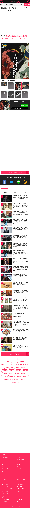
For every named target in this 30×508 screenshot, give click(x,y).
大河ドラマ (22, 359)
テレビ (23, 367)
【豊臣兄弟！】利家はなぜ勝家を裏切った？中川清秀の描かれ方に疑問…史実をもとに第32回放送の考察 (20, 237)
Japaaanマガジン (21, 479)
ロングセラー (6, 364)
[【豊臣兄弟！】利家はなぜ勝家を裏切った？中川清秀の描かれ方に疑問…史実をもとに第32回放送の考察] (6, 238)
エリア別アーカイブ (7, 489)
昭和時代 (8, 379)
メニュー (1, 1)
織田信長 (12, 370)
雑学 (21, 364)
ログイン (22, 4)
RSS (25, 182)
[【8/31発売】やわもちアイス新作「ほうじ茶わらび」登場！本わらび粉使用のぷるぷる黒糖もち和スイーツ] (6, 285)
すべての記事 (5, 457)
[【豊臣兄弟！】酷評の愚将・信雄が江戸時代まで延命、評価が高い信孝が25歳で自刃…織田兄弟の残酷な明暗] (6, 246)
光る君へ (16, 379)
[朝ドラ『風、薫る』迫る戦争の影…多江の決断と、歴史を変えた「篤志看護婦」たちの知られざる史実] (6, 206)
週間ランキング (20, 491)
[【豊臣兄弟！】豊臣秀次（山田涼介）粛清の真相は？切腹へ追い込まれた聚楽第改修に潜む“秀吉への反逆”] (6, 269)
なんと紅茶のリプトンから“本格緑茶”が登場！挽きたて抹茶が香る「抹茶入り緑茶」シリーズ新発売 (21, 299)
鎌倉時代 (26, 376)
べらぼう (5, 370)
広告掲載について (6, 484)
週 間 (15, 191)
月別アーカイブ (20, 489)
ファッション (5, 462)
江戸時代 (8, 359)
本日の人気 (5, 491)
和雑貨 (18, 464)
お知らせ (4, 482)
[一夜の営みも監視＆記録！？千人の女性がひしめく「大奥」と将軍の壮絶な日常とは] (6, 316)
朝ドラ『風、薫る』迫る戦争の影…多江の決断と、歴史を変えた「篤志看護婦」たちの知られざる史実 (20, 205)
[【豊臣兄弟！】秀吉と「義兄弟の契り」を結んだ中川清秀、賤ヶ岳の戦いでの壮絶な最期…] (6, 293)
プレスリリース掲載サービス (14, 172)
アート (3, 459)
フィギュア (12, 376)
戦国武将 (22, 362)
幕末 (7, 367)
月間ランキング (6, 493)
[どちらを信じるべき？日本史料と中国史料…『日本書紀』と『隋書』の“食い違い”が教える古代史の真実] (6, 261)
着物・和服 (19, 462)
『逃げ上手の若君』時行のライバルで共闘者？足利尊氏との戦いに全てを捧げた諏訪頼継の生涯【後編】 (20, 252)
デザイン (11, 373)
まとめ (18, 457)
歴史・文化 (19, 471)
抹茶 (5, 373)
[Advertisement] (12, 23)
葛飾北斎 (23, 379)
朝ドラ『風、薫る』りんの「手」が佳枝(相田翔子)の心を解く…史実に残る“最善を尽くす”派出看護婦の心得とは (21, 323)
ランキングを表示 (14, 354)
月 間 (24, 191)
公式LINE (18, 182)
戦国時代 (15, 359)
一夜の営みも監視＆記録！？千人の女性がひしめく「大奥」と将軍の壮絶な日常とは (20, 315)
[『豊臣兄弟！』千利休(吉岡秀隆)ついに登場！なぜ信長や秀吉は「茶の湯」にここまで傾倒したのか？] (6, 340)
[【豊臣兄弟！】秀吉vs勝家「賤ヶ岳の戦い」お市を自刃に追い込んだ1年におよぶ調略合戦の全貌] (6, 199)
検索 (28, 1)
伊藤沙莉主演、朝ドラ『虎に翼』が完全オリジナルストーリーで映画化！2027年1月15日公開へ (20, 229)
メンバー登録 (27, 4)
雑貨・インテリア (6, 464)
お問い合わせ (20, 484)
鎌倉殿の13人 (15, 382)
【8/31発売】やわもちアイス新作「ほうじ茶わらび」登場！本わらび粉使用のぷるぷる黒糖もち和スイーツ (20, 284)
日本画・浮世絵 (20, 459)
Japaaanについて (21, 482)
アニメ (15, 362)
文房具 (17, 373)
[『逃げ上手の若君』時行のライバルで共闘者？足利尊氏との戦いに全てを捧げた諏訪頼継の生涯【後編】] (6, 254)
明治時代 (19, 370)
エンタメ (19, 469)
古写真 (4, 473)
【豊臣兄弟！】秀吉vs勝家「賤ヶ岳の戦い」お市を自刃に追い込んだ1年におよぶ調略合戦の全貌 (20, 197)
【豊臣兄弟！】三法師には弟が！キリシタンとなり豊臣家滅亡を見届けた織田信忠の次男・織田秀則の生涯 (20, 213)
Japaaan (15, 1)
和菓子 (18, 466)
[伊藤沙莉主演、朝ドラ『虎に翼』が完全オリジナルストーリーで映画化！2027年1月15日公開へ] (6, 230)
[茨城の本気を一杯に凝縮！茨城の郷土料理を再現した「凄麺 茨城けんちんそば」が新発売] (6, 332)
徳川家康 (26, 370)
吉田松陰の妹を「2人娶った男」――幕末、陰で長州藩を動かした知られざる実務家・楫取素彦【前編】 (20, 307)
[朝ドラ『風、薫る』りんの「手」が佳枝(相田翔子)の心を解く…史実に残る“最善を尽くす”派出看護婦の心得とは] (6, 324)
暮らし (4, 471)
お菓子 (26, 364)
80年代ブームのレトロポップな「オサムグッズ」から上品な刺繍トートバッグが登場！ (20, 346)
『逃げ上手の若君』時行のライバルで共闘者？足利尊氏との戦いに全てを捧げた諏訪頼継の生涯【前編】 (20, 221)
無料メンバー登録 (21, 486)
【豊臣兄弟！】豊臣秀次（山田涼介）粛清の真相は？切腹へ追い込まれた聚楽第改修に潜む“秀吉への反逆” (21, 268)
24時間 (5, 191)
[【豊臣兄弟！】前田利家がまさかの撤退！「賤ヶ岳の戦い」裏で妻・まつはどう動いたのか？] (6, 277)
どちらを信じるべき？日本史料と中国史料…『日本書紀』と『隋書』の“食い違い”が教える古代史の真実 (21, 260)
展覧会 (19, 376)
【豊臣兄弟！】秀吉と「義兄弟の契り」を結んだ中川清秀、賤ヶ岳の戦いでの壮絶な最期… (20, 291)
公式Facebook (4, 182)
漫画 (12, 367)
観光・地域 (5, 469)
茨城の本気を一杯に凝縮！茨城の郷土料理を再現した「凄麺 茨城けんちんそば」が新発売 (21, 331)
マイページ (5, 486)
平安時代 (9, 362)
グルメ (4, 466)
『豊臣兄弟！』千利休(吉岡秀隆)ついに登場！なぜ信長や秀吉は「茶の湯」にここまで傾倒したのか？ (21, 338)
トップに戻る (26, 451)
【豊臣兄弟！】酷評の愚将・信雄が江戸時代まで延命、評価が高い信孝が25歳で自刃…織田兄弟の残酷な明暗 (20, 245)
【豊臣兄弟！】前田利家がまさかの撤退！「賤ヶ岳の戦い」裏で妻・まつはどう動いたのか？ (20, 276)
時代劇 (17, 367)
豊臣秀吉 (5, 376)
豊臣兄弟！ (24, 373)
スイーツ (15, 364)
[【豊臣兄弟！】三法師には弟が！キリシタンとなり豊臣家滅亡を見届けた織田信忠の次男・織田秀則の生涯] (6, 214)
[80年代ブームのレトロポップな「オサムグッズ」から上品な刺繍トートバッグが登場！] (6, 348)
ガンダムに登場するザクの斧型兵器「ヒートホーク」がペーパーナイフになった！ (14, 38)
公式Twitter (11, 182)
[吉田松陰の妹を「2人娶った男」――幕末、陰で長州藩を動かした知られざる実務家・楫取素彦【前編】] (6, 309)
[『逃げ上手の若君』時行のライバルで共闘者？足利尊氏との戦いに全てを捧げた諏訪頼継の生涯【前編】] (6, 222)
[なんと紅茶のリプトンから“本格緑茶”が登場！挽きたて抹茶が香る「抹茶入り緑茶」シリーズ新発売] (6, 301)
